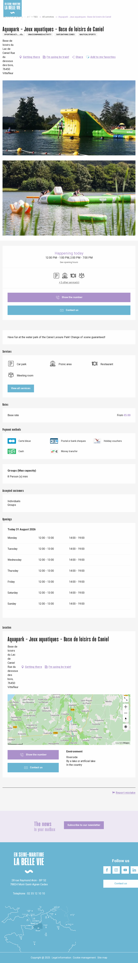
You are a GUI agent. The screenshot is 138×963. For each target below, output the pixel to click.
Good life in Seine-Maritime (50, 3)
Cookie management (84, 957)
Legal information (61, 957)
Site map (102, 957)
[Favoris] (125, 25)
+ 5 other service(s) (69, 282)
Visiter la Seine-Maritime (79, 3)
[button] (132, 25)
